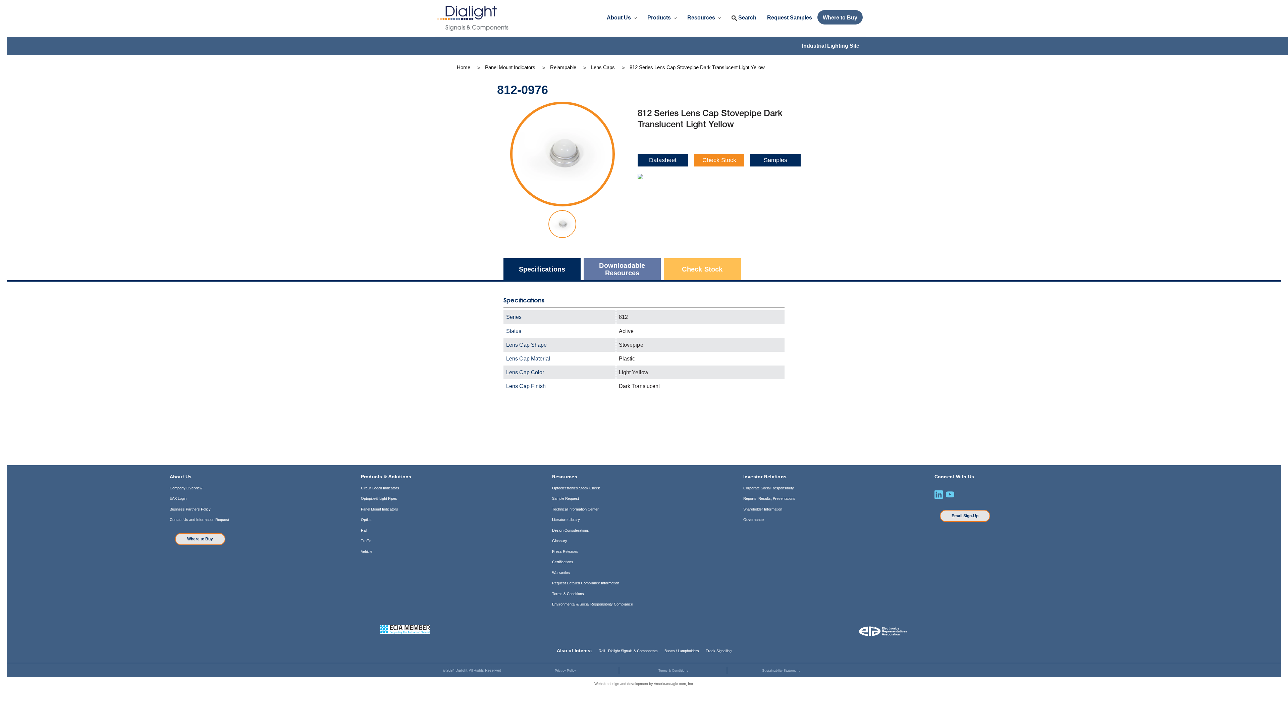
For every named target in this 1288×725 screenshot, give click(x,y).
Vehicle (366, 551)
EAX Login (178, 498)
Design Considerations (570, 530)
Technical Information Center (575, 509)
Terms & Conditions (568, 594)
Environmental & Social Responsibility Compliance (592, 604)
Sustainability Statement (781, 670)
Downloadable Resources (622, 269)
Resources (701, 17)
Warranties (561, 573)
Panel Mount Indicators (379, 509)
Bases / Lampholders (681, 651)
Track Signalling (719, 651)
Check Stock (719, 160)
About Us (619, 17)
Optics (366, 520)
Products (659, 17)
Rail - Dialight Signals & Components (628, 651)
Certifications (562, 562)
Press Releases (565, 551)
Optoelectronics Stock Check (576, 488)
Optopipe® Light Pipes (379, 498)
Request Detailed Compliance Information (585, 583)
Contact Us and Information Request (199, 520)
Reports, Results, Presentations (769, 498)
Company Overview (186, 488)
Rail (364, 530)
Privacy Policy (565, 670)
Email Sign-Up (965, 516)
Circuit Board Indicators (380, 488)
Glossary (559, 541)
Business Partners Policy (190, 509)
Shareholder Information (762, 509)
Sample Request (565, 498)
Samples (775, 160)
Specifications (542, 269)
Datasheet (663, 160)
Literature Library (566, 520)
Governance (753, 520)
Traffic (366, 541)
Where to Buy (200, 539)
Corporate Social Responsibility (768, 488)
